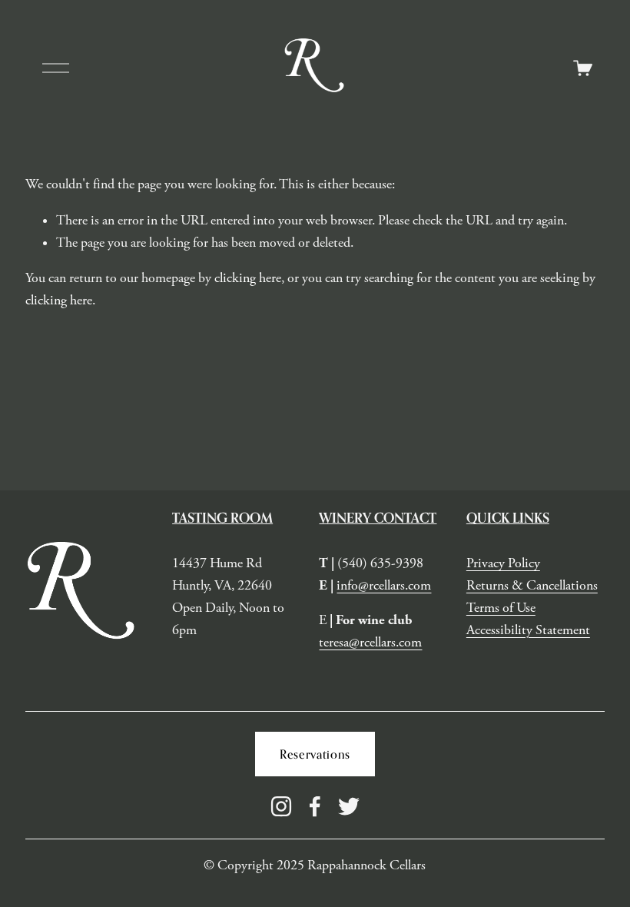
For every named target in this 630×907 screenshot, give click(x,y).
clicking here (247, 278)
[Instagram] (281, 806)
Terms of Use (501, 608)
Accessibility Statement (528, 630)
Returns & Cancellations (532, 585)
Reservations (315, 754)
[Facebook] (315, 806)
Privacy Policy (503, 563)
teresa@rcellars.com (370, 642)
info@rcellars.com (384, 585)
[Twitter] (349, 806)
